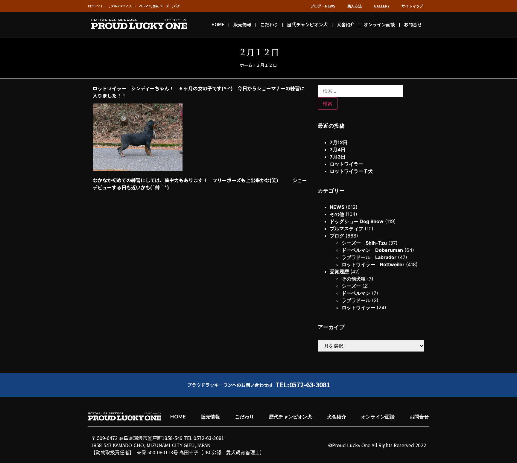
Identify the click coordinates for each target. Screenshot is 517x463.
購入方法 (354, 5)
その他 (337, 214)
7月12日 (339, 142)
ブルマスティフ (346, 229)
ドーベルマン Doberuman (372, 250)
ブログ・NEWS (323, 5)
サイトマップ (412, 5)
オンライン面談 (379, 24)
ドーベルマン (356, 293)
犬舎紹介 (346, 24)
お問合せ (413, 24)
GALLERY (382, 5)
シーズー (351, 286)
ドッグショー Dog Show (357, 221)
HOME (218, 24)
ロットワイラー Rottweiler (373, 264)
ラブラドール (356, 300)
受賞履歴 (339, 272)
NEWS (337, 207)
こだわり (269, 24)
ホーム (246, 65)
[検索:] (360, 91)
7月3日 (338, 157)
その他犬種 (354, 279)
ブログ (337, 236)
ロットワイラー (346, 164)
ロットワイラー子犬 (351, 171)
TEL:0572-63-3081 (303, 384)
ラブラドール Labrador (369, 257)
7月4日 (338, 150)
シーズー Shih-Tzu (364, 243)
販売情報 (242, 24)
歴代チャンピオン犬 (307, 24)
